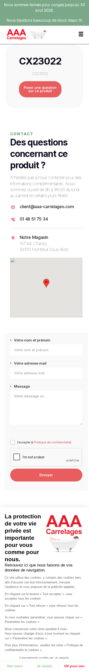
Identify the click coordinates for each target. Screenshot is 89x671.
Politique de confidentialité (52, 442)
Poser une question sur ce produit (40, 89)
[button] (46, 283)
